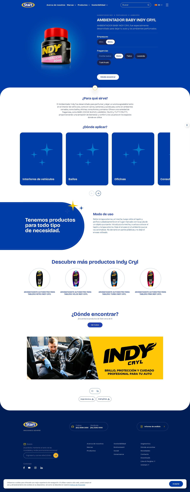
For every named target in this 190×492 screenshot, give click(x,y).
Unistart (144, 465)
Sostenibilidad (120, 444)
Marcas (90, 447)
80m (101, 42)
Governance (119, 454)
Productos (91, 451)
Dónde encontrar (107, 77)
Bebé (118, 56)
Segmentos (145, 444)
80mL (110, 42)
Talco (129, 56)
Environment (119, 447)
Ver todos (95, 325)
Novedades (145, 451)
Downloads (145, 458)
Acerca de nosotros (56, 5)
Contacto (145, 454)
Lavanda (141, 56)
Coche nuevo (105, 56)
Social (116, 451)
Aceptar (176, 484)
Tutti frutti (104, 63)
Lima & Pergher (147, 461)
